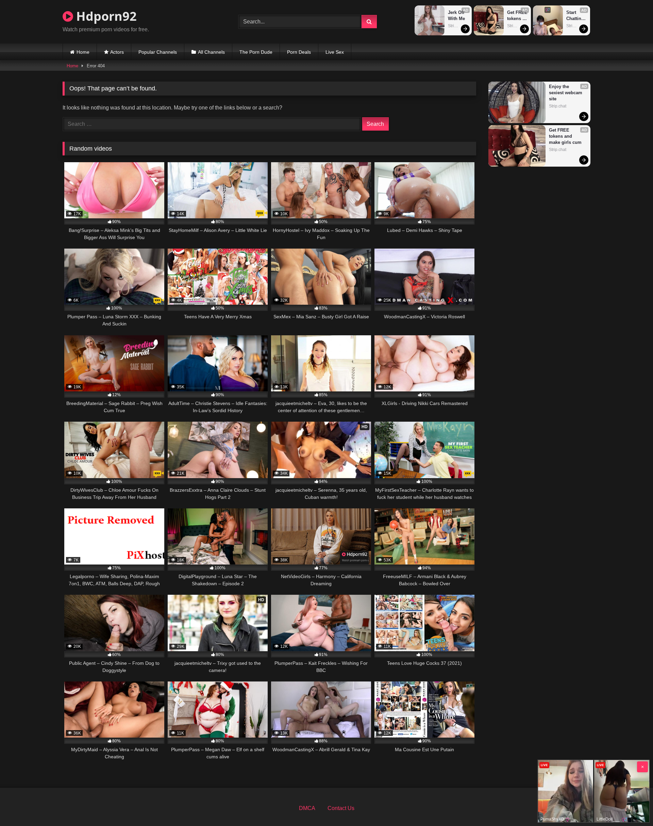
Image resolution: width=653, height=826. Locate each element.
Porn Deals (299, 52)
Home (83, 52)
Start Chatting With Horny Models (575, 16)
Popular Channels (157, 52)
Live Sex (334, 52)
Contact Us (341, 808)
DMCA (307, 808)
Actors (117, 52)
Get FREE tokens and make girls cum (517, 16)
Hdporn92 (105, 16)
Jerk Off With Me (457, 15)
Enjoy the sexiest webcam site (566, 92)
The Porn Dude (255, 52)
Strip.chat (456, 25)
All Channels (211, 52)
